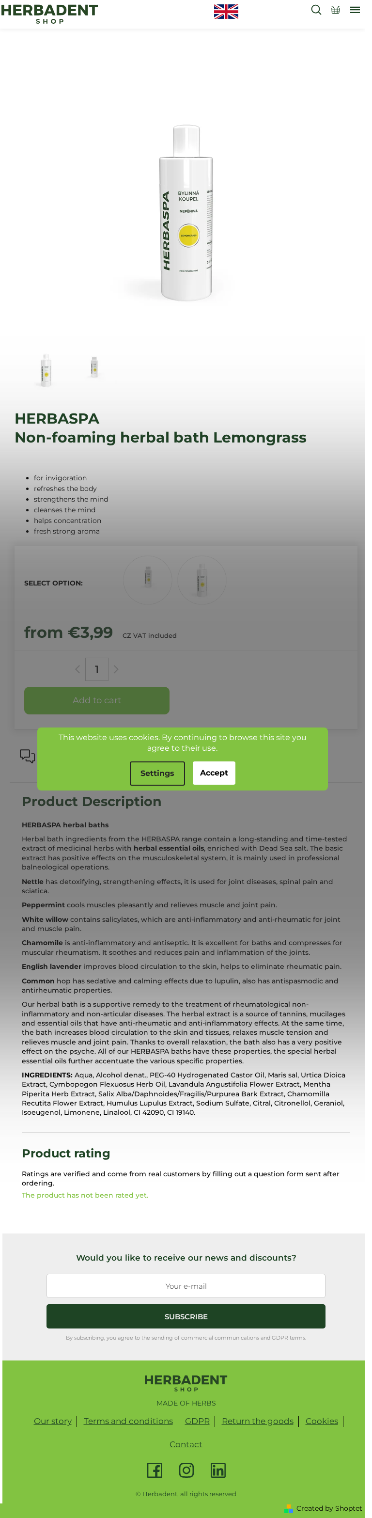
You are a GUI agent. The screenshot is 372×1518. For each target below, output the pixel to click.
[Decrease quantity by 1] (79, 669)
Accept (214, 772)
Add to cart (97, 700)
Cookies (322, 1421)
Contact (186, 1444)
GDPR (197, 1421)
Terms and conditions (128, 1421)
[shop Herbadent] (186, 1383)
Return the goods (258, 1421)
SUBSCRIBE (186, 1316)
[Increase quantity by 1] (114, 669)
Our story (53, 1421)
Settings (157, 773)
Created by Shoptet (329, 1508)
